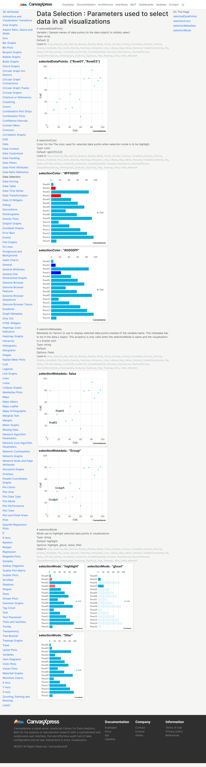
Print (5, 519)
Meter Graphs (11, 425)
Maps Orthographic (14, 411)
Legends (8, 369)
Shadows (8, 584)
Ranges (7, 547)
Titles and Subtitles (14, 621)
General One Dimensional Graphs (15, 276)
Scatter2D (68, 51)
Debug (7, 204)
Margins (7, 420)
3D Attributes (11, 11)
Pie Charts (9, 487)
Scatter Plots (10, 575)
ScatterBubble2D (96, 51)
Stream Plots (10, 598)
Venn (116, 55)
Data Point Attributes (15, 167)
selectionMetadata (184, 25)
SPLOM (48, 51)
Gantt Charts (10, 260)
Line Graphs (10, 373)
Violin (123, 55)
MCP (133, 4)
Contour (126, 44)
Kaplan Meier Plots (14, 359)
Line (106, 48)
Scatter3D (80, 51)
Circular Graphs (12, 92)
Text (5, 612)
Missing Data (10, 429)
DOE (5, 139)
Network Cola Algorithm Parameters (17, 444)
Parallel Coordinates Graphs (15, 480)
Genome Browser (13, 282)
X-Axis (6, 682)
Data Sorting (10, 181)
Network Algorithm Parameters (14, 436)
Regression (9, 551)
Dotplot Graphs (12, 223)
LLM (5, 364)
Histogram (96, 48)
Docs (108, 731)
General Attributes (14, 269)
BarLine (73, 44)
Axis (5, 38)
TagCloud (91, 55)
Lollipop (113, 48)
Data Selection (11, 176)
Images (7, 355)
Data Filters (10, 162)
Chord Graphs (11, 66)
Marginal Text (11, 415)
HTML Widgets (12, 323)
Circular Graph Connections (11, 81)
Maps (6, 397)
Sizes (6, 593)
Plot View (8, 510)
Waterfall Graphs (13, 673)
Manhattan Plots (12, 392)
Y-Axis (6, 687)
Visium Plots (10, 668)
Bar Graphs (9, 42)
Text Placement (12, 617)
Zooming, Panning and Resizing (16, 698)
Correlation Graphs (14, 134)
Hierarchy (8, 340)
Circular (116, 44)
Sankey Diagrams (13, 565)
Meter (128, 48)
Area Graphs (10, 25)
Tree (99, 55)
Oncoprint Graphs (13, 469)
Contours (8, 130)
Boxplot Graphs (12, 52)
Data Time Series (13, 190)
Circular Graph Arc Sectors (14, 72)
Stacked (111, 51)
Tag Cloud (9, 607)
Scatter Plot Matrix (14, 570)
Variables (8, 654)
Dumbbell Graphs (13, 228)
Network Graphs (13, 456)
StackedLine (123, 51)
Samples (8, 561)
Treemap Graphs (13, 640)
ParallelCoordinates (153, 48)
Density (148, 44)
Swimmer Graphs (13, 603)
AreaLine (58, 44)
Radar (40, 51)
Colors (7, 106)
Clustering (9, 102)
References (172, 735)
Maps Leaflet (10, 406)
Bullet (100, 44)
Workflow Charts (13, 678)
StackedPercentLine (47, 55)
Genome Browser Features (13, 289)
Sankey (58, 51)
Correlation (137, 44)
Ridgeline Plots (12, 556)
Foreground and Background (12, 253)
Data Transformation (15, 195)
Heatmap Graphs (13, 336)
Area (49, 44)
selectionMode (182, 30)
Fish (59, 48)
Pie (166, 48)
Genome (74, 48)
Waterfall (132, 55)
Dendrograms (11, 214)
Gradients (8, 309)
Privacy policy (174, 731)
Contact (174, 4)
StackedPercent (140, 51)
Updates (161, 4)
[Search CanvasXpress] (183, 4)
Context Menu (11, 125)
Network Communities (16, 451)
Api (107, 735)
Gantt (66, 48)
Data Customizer (13, 153)
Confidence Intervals (15, 120)
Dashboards (146, 4)
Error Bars (9, 232)
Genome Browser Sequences (13, 297)
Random (8, 542)
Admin (139, 735)
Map (121, 48)
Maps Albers (10, 401)
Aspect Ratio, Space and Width (18, 31)
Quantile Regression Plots (15, 526)
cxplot (6, 705)
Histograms (10, 345)
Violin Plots (9, 664)
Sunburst (79, 55)
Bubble (91, 44)
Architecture (105, 4)
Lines (6, 378)
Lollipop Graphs (12, 387)
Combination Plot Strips (17, 111)
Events (7, 237)
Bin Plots (8, 47)
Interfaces (122, 4)
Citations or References (17, 97)
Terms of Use (174, 727)
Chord (107, 44)
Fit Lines (8, 246)
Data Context (11, 148)
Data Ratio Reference (15, 172)
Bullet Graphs (11, 61)
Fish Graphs (10, 242)
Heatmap (85, 48)
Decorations (10, 209)
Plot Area (8, 491)
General (7, 264)
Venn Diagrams (12, 659)
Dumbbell (51, 48)
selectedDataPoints (185, 16)
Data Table (9, 186)
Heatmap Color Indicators (12, 329)
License (140, 731)
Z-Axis (6, 692)
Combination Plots (14, 116)
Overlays (8, 474)
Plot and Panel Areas (15, 515)
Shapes (7, 589)
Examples (68, 4)
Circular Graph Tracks (16, 88)
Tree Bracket (10, 635)
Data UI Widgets (13, 200)
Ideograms (9, 350)
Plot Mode (9, 501)
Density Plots (11, 218)
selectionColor (182, 21)
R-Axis (6, 537)
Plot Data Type (12, 496)
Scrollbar (8, 579)
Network (137, 48)
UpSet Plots (10, 649)
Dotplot (40, 48)
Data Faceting (11, 158)
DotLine (158, 44)
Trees (6, 645)
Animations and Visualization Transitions (17, 18)
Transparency (11, 631)
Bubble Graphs (11, 56)
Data (5, 144)
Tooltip (7, 626)
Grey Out (8, 318)
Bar (66, 44)
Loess (6, 383)
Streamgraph (66, 55)
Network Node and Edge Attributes (18, 462)
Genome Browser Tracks (17, 304)
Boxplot (83, 44)
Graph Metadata (12, 313)
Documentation (86, 4)
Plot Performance (13, 505)
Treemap (108, 55)
